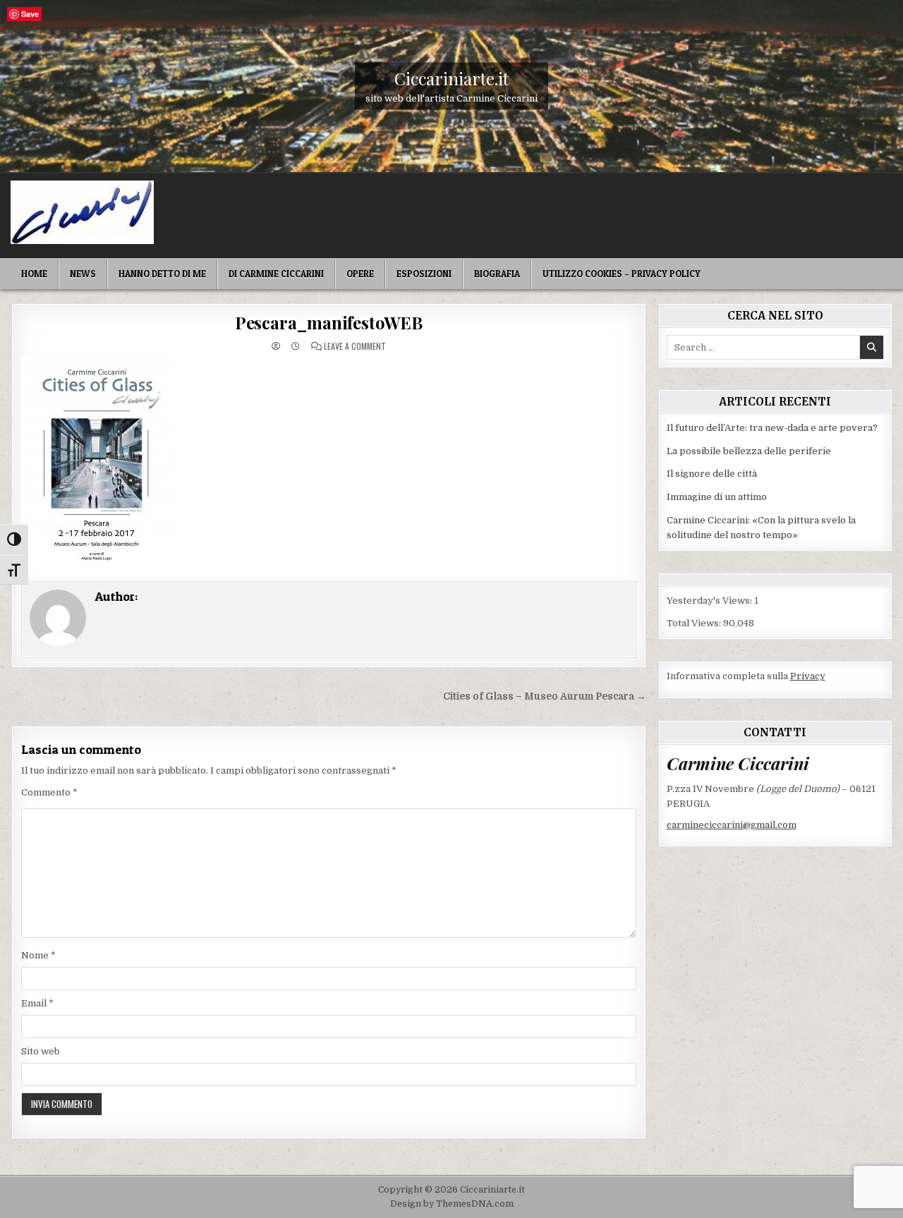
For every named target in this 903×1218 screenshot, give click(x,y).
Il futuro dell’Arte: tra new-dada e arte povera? (772, 427)
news (83, 273)
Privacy (807, 676)
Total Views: (695, 623)
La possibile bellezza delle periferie (749, 451)
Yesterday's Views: (710, 600)
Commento (49, 792)
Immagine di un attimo (717, 497)
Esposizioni (424, 273)
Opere (360, 273)
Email (37, 1003)
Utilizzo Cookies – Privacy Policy (622, 273)
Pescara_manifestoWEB (329, 322)
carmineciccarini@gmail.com (731, 825)
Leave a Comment (355, 346)
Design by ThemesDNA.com (452, 1204)
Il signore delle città (712, 473)
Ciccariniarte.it (451, 77)
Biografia (497, 273)
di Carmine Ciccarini (276, 273)
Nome (38, 955)
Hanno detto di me (162, 273)
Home (34, 273)
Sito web (40, 1051)
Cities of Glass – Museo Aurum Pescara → (544, 696)
